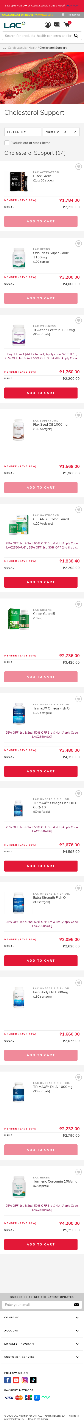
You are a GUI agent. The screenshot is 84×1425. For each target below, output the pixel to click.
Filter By (16, 132)
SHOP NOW (72, 5)
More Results (42, 1274)
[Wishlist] (78, 167)
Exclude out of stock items (30, 143)
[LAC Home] (14, 25)
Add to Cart (41, 393)
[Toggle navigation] (77, 25)
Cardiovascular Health (22, 48)
